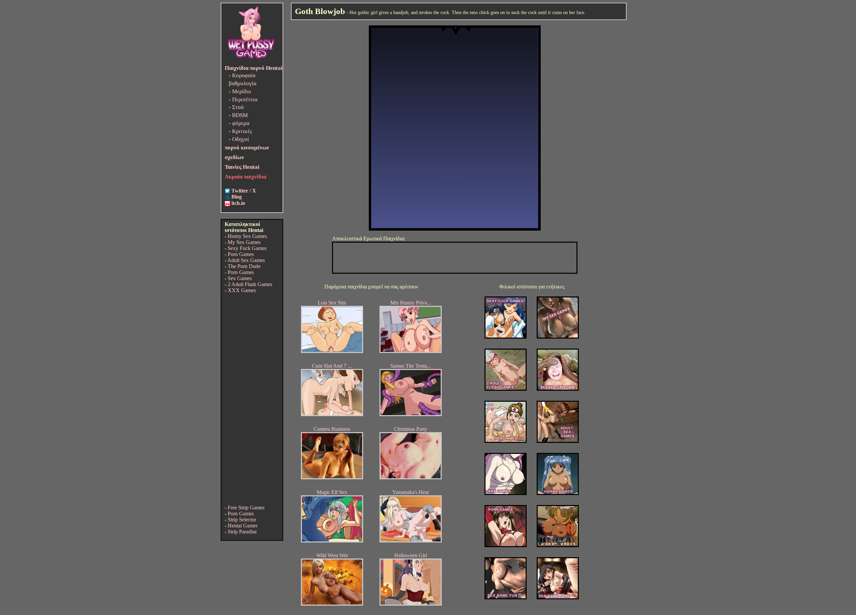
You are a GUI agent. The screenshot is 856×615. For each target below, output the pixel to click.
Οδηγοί (240, 139)
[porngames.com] (506, 545)
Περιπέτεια (244, 99)
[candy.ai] (506, 597)
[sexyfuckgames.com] (506, 337)
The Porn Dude (244, 266)
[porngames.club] (558, 597)
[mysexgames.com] (558, 337)
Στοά (238, 107)
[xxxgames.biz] (506, 493)
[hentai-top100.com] (558, 389)
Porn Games (241, 254)
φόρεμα (240, 123)
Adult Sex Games (246, 260)
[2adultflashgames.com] (506, 389)
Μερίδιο (241, 91)
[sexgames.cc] (506, 441)
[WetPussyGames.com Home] (251, 59)
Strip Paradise (242, 531)
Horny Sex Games (247, 236)
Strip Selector (242, 519)
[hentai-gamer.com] (558, 545)
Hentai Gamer (242, 525)
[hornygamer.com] (558, 493)
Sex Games (240, 278)
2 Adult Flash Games (250, 284)
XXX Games (242, 290)
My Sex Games (244, 242)
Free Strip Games (246, 507)
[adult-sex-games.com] (558, 441)
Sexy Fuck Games (247, 248)
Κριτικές (242, 131)
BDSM (240, 115)
